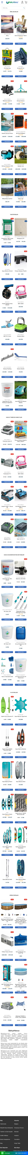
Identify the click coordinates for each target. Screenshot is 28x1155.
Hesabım (16, 1135)
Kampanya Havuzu (19, 1127)
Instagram (2, 1151)
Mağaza (16, 1124)
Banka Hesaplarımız (5, 1139)
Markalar (16, 1131)
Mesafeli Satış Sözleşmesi (6, 1127)
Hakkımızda (3, 1124)
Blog (1, 1143)
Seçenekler (7, 76)
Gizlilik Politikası (4, 1135)
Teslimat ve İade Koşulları (6, 1131)
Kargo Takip (17, 1143)
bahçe (13, 1033)
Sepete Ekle (7, 43)
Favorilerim (17, 1139)
